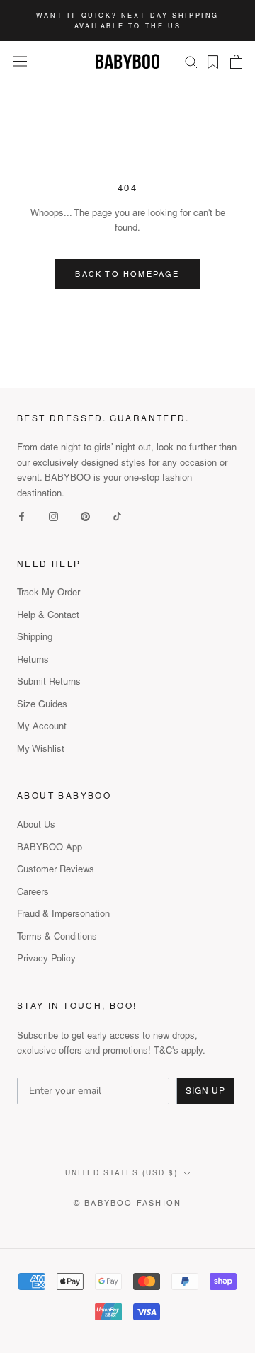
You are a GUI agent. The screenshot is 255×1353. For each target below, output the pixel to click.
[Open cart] (236, 62)
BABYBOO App (49, 847)
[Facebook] (21, 515)
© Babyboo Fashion (127, 1203)
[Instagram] (53, 515)
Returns (33, 659)
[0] (209, 62)
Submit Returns (49, 681)
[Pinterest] (85, 515)
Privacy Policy (46, 958)
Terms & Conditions (57, 936)
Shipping (34, 637)
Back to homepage (127, 274)
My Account (42, 726)
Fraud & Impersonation (63, 913)
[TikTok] (117, 515)
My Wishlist (40, 748)
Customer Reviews (55, 869)
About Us (36, 824)
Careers (33, 891)
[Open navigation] (20, 61)
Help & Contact (48, 615)
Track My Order (48, 592)
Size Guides (42, 704)
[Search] (191, 61)
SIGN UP (205, 1091)
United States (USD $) (121, 1173)
